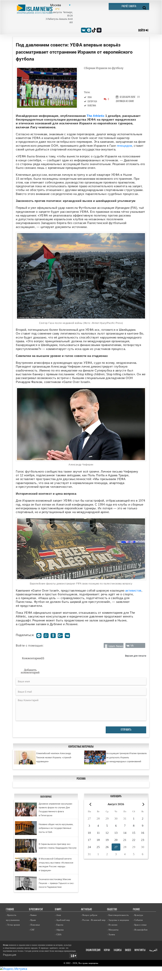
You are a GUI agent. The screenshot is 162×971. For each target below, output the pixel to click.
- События (138, 920)
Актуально (86, 909)
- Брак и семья (139, 925)
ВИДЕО (128, 950)
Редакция (9, 954)
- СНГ (32, 929)
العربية (153, 950)
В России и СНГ (36, 909)
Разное (136, 909)
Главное (10, 909)
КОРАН (107, 950)
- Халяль (111, 934)
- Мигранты (112, 929)
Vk (132, 645)
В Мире (58, 909)
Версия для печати (135, 655)
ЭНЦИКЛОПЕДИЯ (93, 950)
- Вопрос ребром (89, 915)
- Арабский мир (62, 920)
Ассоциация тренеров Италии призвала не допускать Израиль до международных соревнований (126, 757)
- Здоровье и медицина (118, 920)
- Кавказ (33, 915)
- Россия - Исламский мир (93, 920)
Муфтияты (140, 950)
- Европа (59, 925)
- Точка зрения (13, 925)
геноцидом (124, 145)
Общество (112, 909)
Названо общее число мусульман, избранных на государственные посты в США (56, 828)
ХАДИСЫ (118, 950)
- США (58, 934)
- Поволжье (34, 925)
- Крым (32, 920)
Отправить (126, 729)
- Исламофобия (140, 929)
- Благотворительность (118, 915)
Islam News (115, 646)
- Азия (58, 915)
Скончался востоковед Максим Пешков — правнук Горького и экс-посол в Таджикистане (56, 883)
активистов (133, 590)
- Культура (138, 915)
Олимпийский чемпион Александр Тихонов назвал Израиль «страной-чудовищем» (54, 757)
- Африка (59, 929)
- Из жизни (112, 925)
